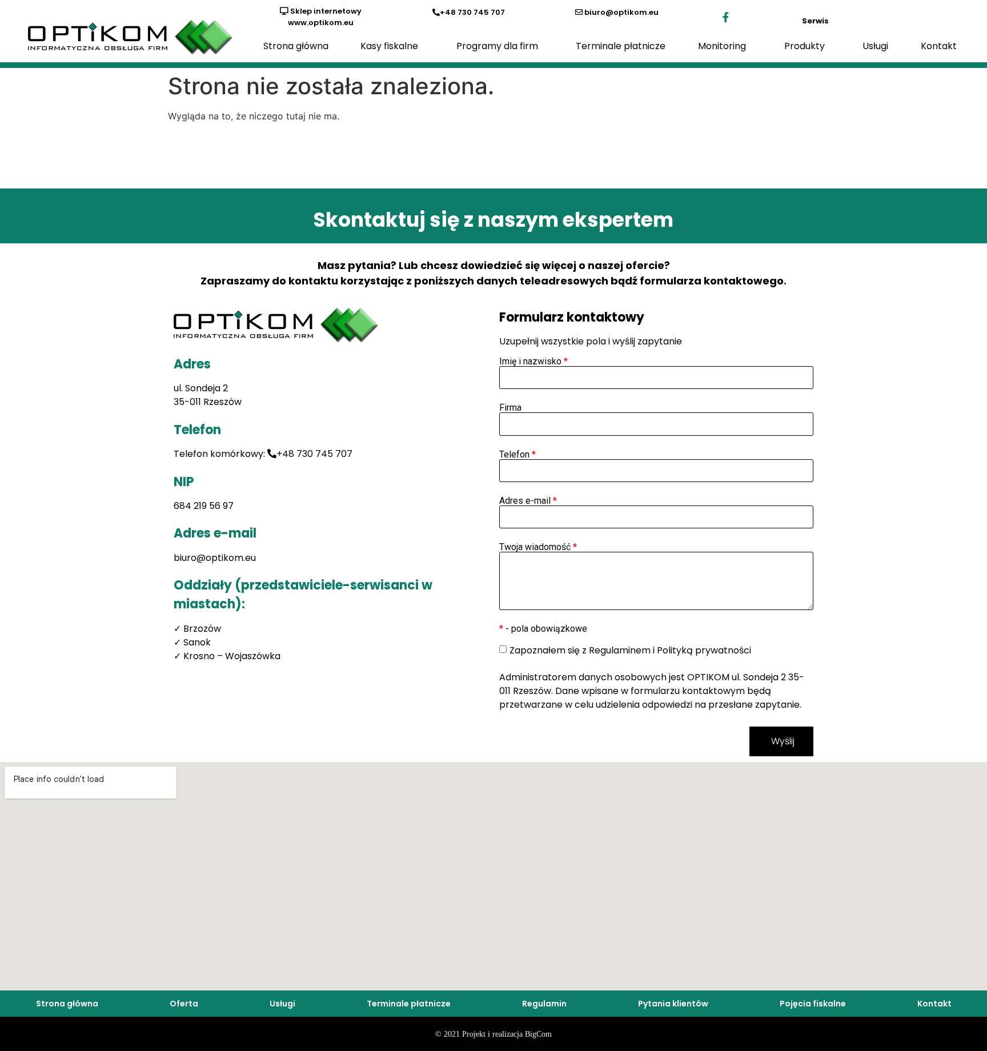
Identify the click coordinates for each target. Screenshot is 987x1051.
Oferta (184, 1003)
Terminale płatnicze (620, 46)
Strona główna (295, 46)
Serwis (815, 20)
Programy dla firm (497, 46)
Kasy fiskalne (389, 46)
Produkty (804, 46)
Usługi (875, 46)
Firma (510, 407)
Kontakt (939, 46)
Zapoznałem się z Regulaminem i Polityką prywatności (630, 650)
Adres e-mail (528, 501)
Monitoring (722, 46)
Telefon (517, 454)
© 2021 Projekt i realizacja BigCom (493, 1034)
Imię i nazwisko (533, 361)
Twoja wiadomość (538, 547)
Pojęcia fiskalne (813, 1003)
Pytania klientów (673, 1003)
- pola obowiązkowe (543, 629)
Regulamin (544, 1003)
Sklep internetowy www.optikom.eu (325, 17)
